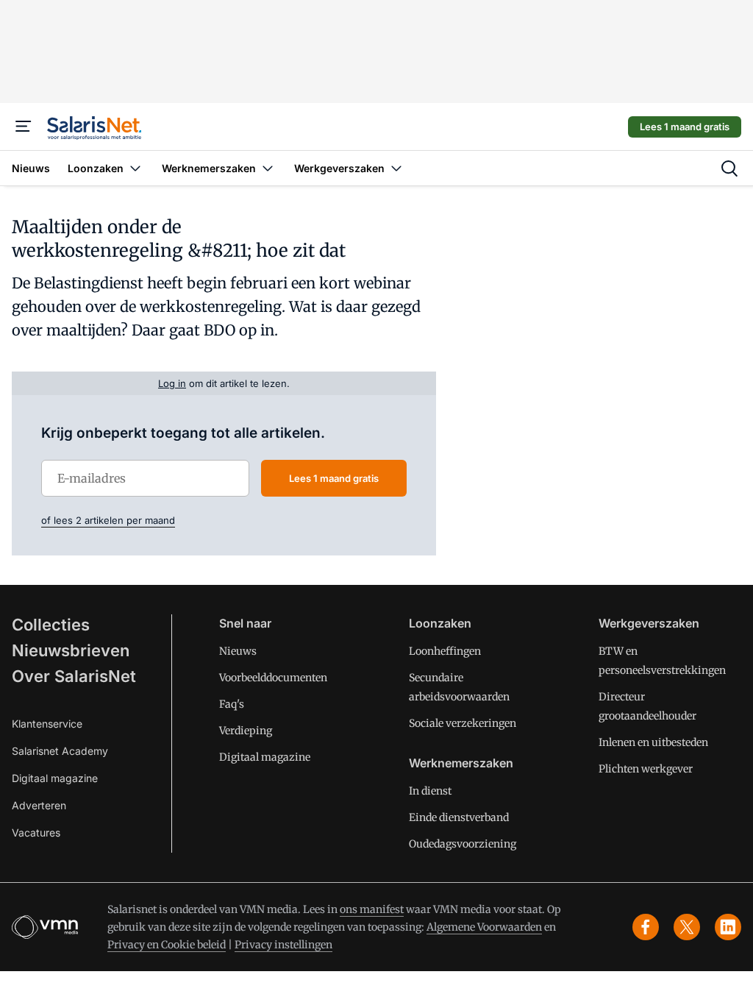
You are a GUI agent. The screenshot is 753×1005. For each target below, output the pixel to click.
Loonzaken (440, 623)
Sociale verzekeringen (462, 723)
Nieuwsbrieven (70, 650)
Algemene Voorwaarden (484, 927)
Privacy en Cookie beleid (166, 944)
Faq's (231, 704)
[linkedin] (728, 927)
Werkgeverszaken (649, 623)
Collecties (51, 624)
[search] (729, 168)
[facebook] (645, 927)
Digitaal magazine (55, 778)
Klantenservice (47, 723)
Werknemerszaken (461, 763)
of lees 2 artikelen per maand (108, 520)
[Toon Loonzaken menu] (135, 168)
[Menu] (23, 126)
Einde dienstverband (459, 817)
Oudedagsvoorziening (462, 843)
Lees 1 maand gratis (684, 126)
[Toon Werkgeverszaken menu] (396, 168)
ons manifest (372, 909)
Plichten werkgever (646, 768)
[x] (687, 927)
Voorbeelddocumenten (273, 677)
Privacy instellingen (283, 944)
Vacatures (36, 832)
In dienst (430, 791)
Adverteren (39, 805)
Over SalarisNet (74, 676)
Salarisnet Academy (60, 751)
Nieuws (238, 651)
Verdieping (245, 730)
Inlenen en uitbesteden (653, 742)
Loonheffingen (445, 651)
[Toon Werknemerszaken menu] (267, 168)
